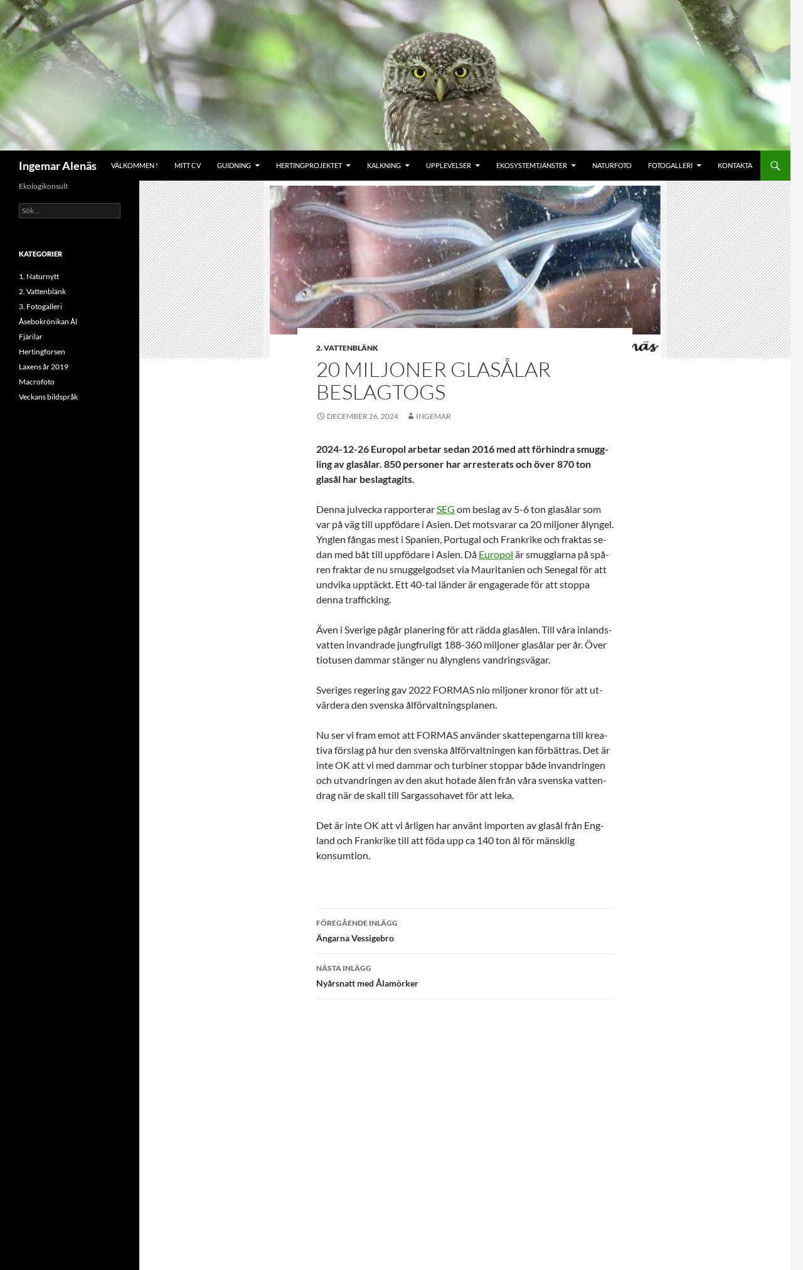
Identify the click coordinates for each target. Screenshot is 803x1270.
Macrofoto (37, 381)
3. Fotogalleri (40, 306)
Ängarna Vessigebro (357, 930)
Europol (496, 554)
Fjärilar (31, 336)
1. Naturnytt (39, 276)
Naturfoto (612, 165)
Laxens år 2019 (43, 366)
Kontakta (735, 165)
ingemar (433, 416)
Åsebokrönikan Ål (48, 321)
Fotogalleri (670, 165)
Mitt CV (187, 165)
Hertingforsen (42, 351)
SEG (446, 509)
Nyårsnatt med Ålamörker (367, 975)
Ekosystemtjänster (531, 165)
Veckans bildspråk (48, 396)
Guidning (234, 165)
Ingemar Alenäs (58, 165)
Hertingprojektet (309, 165)
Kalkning (384, 165)
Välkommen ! (134, 165)
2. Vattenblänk (347, 347)
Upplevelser (448, 165)
